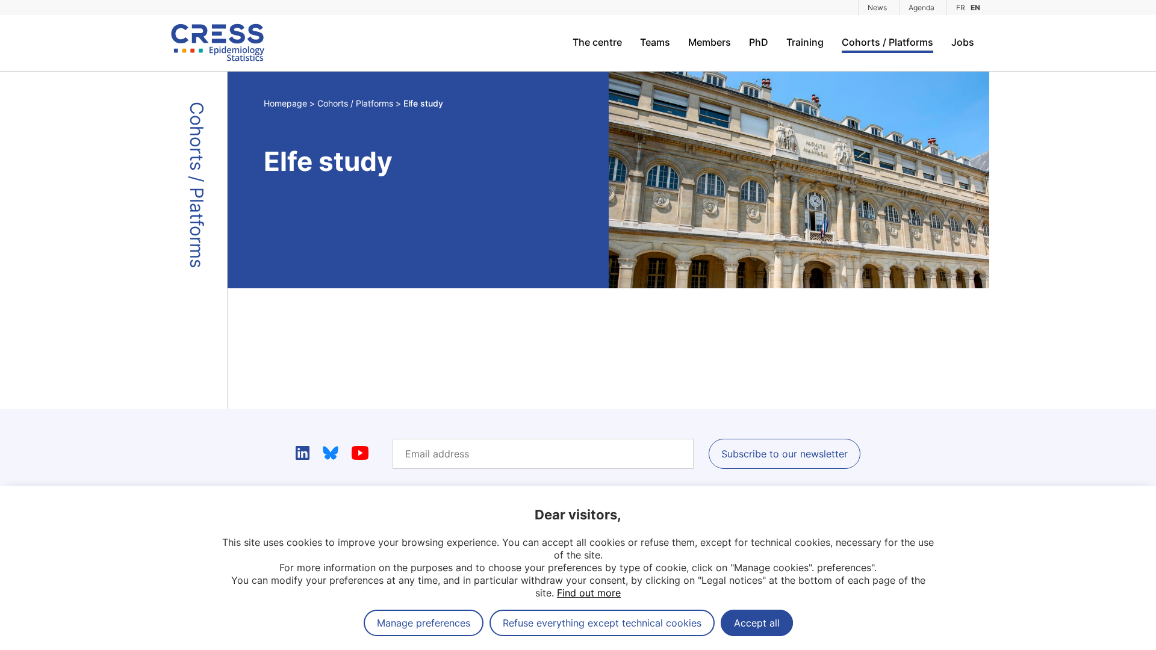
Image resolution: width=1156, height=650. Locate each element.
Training (805, 42)
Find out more (589, 593)
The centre (597, 42)
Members (709, 42)
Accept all (757, 623)
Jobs (962, 42)
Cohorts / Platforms (887, 42)
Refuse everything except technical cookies (602, 623)
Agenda (921, 7)
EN (975, 7)
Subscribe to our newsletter (784, 454)
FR (960, 7)
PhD (758, 42)
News (877, 7)
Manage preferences (423, 623)
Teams (655, 42)
